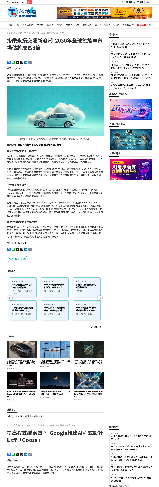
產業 (68, 24)
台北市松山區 (18, 304)
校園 (106, 24)
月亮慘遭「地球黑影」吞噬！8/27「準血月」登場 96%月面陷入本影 (55, 392)
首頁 (10, 33)
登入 (148, 2)
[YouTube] (130, 2)
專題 (115, 24)
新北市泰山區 (82, 281)
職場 (97, 24)
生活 (49, 24)
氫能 (9, 74)
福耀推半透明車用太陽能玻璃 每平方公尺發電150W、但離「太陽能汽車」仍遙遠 (21, 363)
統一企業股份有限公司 (53, 314)
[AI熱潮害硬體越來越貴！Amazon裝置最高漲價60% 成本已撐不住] (55, 349)
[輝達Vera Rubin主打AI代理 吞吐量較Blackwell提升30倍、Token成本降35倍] (22, 380)
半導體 (40, 24)
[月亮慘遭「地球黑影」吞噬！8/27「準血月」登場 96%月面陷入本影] (55, 380)
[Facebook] (127, 2)
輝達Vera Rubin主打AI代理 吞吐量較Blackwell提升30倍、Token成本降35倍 (21, 394)
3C (18, 24)
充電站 (86, 24)
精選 (11, 24)
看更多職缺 (94, 326)
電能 (24, 259)
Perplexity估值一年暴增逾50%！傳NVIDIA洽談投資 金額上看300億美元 (88, 361)
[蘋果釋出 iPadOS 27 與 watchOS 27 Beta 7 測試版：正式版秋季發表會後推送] (89, 380)
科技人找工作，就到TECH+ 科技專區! (52, 2)
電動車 (75, 77)
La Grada (22, 242)
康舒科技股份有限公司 (53, 291)
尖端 (58, 24)
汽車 (49, 74)
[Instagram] (134, 2)
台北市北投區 (50, 281)
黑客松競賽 (128, 24)
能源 (20, 33)
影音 (77, 24)
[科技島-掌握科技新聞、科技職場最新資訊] (22, 12)
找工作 (142, 24)
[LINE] (138, 2)
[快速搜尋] (150, 25)
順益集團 (79, 291)
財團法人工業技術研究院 (21, 314)
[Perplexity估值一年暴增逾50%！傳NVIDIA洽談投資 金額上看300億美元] (89, 349)
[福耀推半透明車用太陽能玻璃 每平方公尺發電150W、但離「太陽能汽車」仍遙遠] (22, 349)
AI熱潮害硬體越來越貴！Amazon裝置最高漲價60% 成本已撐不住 (55, 361)
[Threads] (141, 2)
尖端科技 (13, 259)
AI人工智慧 (28, 24)
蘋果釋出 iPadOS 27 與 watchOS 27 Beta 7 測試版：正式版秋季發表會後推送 (88, 394)
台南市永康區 (50, 304)
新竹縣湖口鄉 (18, 281)
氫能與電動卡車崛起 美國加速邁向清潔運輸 (39, 144)
